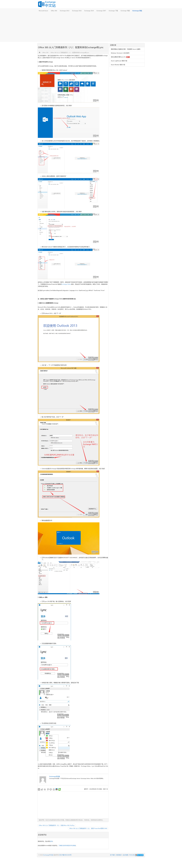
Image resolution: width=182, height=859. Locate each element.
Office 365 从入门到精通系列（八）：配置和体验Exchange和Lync (70, 52)
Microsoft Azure (43, 10)
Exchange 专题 (125, 10)
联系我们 (119, 855)
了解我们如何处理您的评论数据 (67, 845)
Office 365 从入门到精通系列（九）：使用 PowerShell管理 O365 (88, 828)
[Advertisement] (91, 27)
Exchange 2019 (89, 10)
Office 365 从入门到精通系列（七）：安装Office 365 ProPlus (56, 825)
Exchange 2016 (77, 10)
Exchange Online (66, 284)
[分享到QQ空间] (45, 789)
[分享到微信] (59, 789)
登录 (51, 841)
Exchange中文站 (54, 776)
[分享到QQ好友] (56, 789)
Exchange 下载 (113, 10)
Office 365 (54, 10)
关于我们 (112, 855)
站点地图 (125, 855)
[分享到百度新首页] (54, 789)
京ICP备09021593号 (65, 855)
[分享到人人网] (51, 789)
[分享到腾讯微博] (48, 789)
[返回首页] (39, 52)
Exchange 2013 (64, 10)
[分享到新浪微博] (42, 789)
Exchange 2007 (101, 10)
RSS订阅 (132, 855)
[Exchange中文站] (43, 779)
